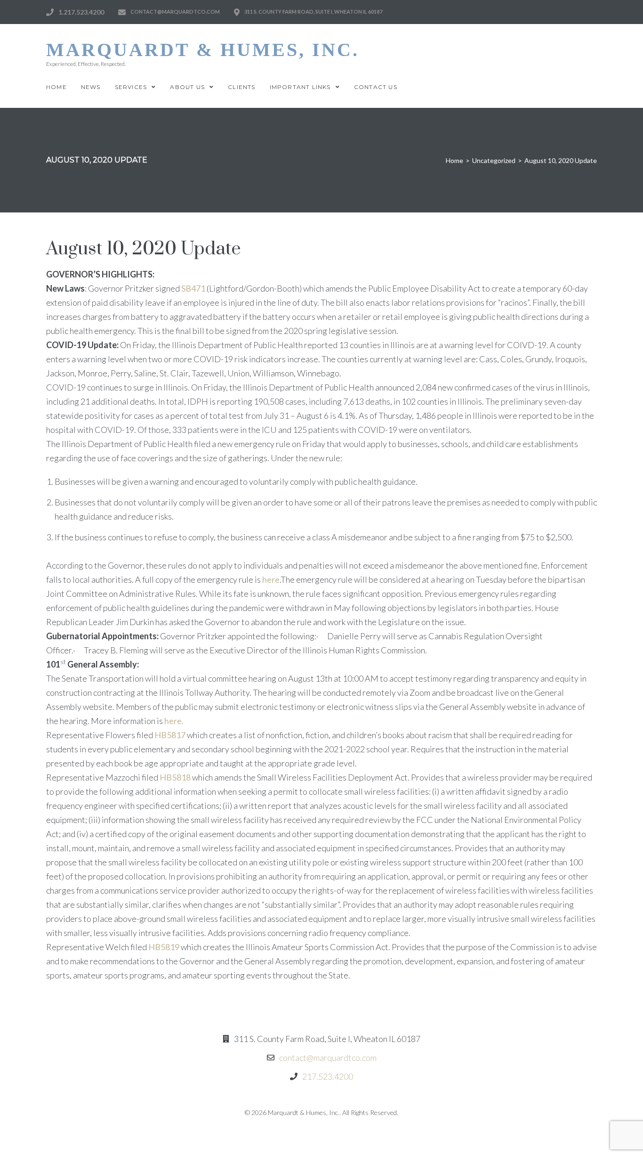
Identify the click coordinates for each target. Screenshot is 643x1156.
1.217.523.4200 (81, 12)
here (271, 579)
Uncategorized (493, 160)
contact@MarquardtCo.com (175, 11)
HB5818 (175, 777)
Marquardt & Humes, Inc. (202, 49)
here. (174, 721)
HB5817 (169, 735)
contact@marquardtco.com (328, 1057)
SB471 (193, 288)
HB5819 (163, 947)
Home (454, 160)
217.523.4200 (327, 1076)
